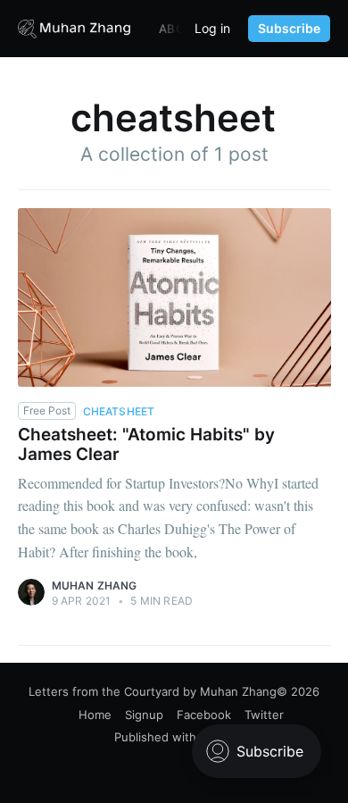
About (180, 28)
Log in (212, 28)
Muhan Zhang (94, 585)
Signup (144, 714)
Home (95, 714)
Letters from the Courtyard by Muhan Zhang (153, 691)
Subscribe (289, 28)
